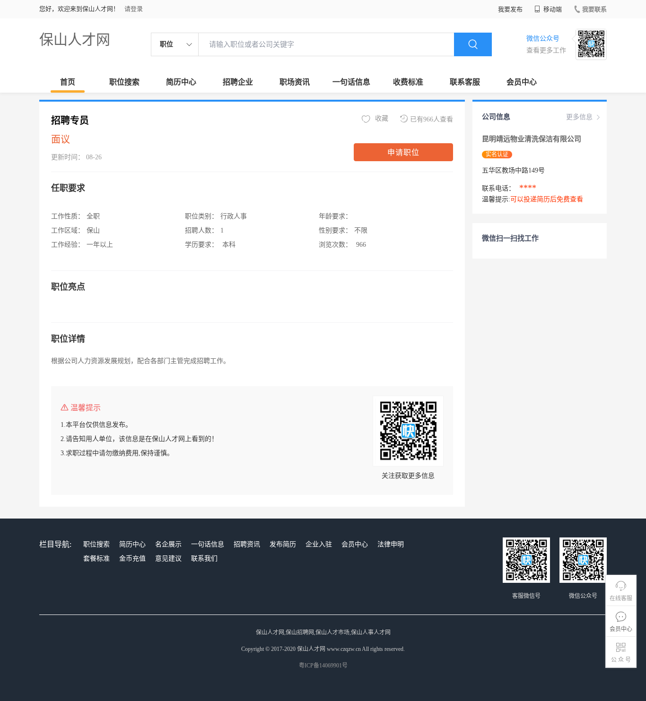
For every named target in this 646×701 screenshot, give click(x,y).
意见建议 (168, 558)
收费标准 (408, 82)
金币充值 (132, 558)
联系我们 (204, 558)
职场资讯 (294, 82)
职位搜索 (124, 82)
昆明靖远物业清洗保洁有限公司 (531, 139)
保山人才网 (74, 39)
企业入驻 (319, 544)
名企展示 (168, 544)
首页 (67, 82)
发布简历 (283, 544)
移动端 (552, 9)
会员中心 (521, 82)
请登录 (133, 8)
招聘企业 (238, 82)
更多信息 (579, 117)
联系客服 (465, 82)
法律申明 (390, 544)
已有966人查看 (431, 119)
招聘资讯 (247, 544)
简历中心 (181, 82)
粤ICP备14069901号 (323, 665)
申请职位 (403, 152)
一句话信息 (351, 82)
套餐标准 (96, 558)
